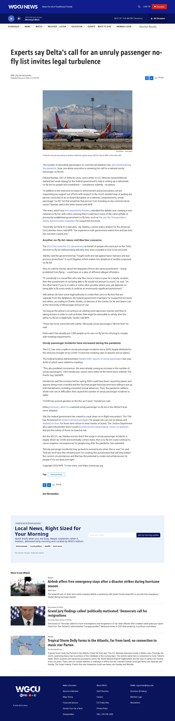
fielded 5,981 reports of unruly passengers (100, 358)
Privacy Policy (102, 708)
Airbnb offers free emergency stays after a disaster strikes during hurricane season (103, 583)
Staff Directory (103, 691)
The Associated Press (55, 649)
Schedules (13, 27)
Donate (160, 6)
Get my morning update (148, 535)
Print (161, 77)
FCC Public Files (103, 703)
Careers (100, 697)
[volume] (19, 18)
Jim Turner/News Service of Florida (59, 620)
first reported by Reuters (77, 210)
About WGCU (102, 685)
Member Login (124, 27)
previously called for (58, 407)
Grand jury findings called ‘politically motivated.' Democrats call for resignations (97, 613)
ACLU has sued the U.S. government (65, 246)
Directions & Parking (138, 691)
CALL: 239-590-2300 (105, 714)
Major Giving (68, 697)
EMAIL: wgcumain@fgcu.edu (142, 685)
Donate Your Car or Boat (73, 708)
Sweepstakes (68, 714)
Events (91, 27)
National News (56, 474)
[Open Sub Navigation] (21, 27)
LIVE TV (146, 7)
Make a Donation (69, 685)
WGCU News (52, 590)
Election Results (148, 26)
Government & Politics (55, 607)
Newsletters (135, 703)
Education (77, 27)
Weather (52, 27)
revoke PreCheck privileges (75, 420)
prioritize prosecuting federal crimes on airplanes (104, 427)
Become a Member (70, 691)
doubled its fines (51, 423)
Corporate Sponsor (70, 703)
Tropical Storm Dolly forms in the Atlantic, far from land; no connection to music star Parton (102, 642)
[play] (11, 18)
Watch (39, 27)
